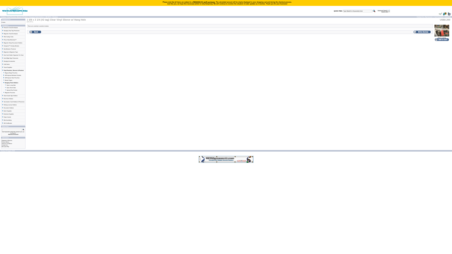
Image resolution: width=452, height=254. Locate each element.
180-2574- (48, 17)
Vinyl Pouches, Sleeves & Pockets (17, 17)
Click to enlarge (442, 37)
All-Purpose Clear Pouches (12, 77)
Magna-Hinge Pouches (11, 72)
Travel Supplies (8, 67)
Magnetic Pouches (10, 92)
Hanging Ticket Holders (36, 17)
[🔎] (384, 10)
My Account (429, 17)
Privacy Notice (5, 142)
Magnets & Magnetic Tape (11, 52)
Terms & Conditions (7, 143)
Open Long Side (11, 85)
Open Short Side (11, 87)
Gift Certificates (8, 123)
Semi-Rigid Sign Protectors (11, 58)
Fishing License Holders (10, 104)
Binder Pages (8, 80)
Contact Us (420, 17)
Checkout (448, 17)
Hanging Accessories (9, 61)
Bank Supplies (8, 111)
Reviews (55, 17)
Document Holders (9, 108)
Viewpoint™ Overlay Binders (11, 46)
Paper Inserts (7, 117)
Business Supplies (9, 114)
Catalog (3, 17)
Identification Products (10, 49)
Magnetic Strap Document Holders (13, 43)
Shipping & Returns (7, 140)
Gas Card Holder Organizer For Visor (14, 55)
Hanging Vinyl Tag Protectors (11, 30)
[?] (385, 11)
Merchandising (8, 120)
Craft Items (7, 64)
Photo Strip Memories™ (10, 39)
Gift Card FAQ (5, 146)
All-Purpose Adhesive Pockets (13, 75)
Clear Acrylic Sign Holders (10, 95)
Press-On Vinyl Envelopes (11, 27)
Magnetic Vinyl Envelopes (11, 33)
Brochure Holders (8, 98)
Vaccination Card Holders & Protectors (14, 101)
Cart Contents (438, 17)
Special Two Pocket (12, 90)
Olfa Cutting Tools (8, 36)
